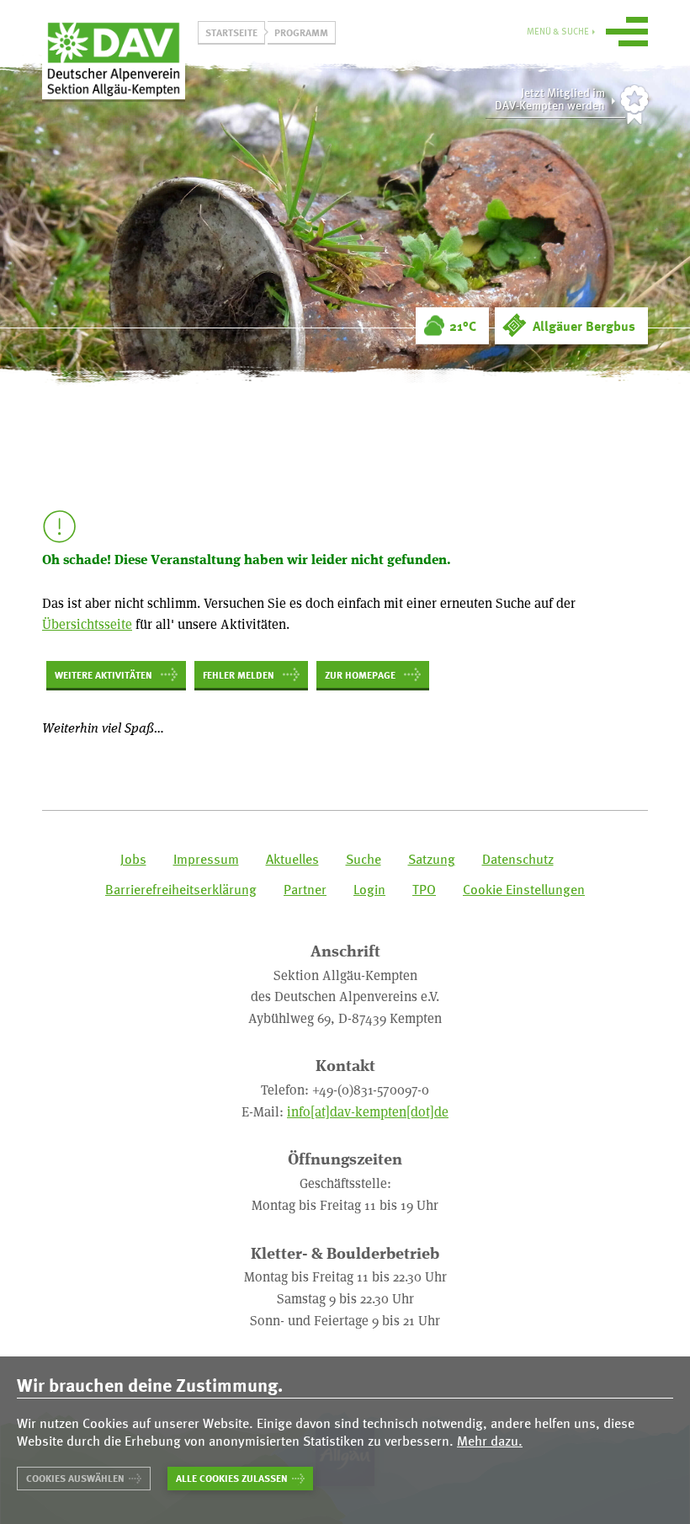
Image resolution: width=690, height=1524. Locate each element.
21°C (462, 325)
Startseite (231, 32)
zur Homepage (360, 674)
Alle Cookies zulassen (232, 1478)
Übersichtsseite (87, 623)
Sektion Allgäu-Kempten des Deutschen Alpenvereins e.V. (113, 58)
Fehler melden (238, 674)
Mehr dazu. (490, 1441)
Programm (301, 32)
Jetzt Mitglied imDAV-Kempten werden (550, 99)
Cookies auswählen (75, 1478)
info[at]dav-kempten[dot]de (367, 1111)
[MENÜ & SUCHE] (627, 34)
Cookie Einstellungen (524, 890)
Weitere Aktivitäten (103, 674)
